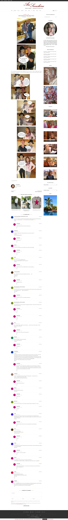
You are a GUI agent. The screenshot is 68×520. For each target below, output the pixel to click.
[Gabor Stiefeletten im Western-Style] (26, 202)
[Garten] (50, 95)
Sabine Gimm (16, 230)
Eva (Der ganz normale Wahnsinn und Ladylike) (21, 216)
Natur (40, 10)
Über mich (15, 10)
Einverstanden (45, 519)
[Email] (53, 11)
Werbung (9, 0)
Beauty (37, 10)
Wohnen (22, 10)
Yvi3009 (15, 471)
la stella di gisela (17, 271)
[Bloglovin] (54, 11)
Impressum (2, 0)
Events (26, 10)
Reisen (34, 10)
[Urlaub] (50, 205)
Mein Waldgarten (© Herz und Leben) (19, 302)
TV (31, 10)
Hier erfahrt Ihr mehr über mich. (50, 46)
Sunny (15, 413)
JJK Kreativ (15, 373)
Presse (29, 10)
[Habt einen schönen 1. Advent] (16, 202)
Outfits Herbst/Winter (14, 180)
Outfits (18, 10)
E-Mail (11, 0)
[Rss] (55, 11)
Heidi (15, 322)
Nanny (15, 257)
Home (11, 10)
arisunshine (18, 223)
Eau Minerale (16, 351)
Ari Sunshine (18, 184)
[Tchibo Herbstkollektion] (36, 202)
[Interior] (50, 76)
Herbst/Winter (25, 14)
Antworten (40, 216)
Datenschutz (5, 0)
